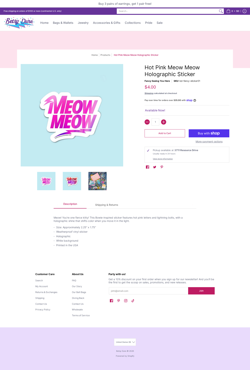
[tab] (70, 205)
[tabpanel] (125, 230)
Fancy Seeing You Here (157, 81)
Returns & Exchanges (46, 292)
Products (105, 55)
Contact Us (41, 304)
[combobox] (167, 11)
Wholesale (77, 309)
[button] (233, 11)
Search (39, 280)
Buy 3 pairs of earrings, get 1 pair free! (125, 3)
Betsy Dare (121, 351)
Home (95, 55)
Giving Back (78, 298)
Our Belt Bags (79, 292)
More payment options (209, 141)
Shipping (149, 93)
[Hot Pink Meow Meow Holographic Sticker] (46, 181)
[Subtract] (147, 122)
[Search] (221, 11)
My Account (41, 286)
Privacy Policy (42, 309)
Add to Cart (164, 133)
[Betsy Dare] (19, 23)
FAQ (74, 280)
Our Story (77, 286)
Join (201, 290)
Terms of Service (81, 315)
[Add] (163, 122)
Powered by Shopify (125, 356)
